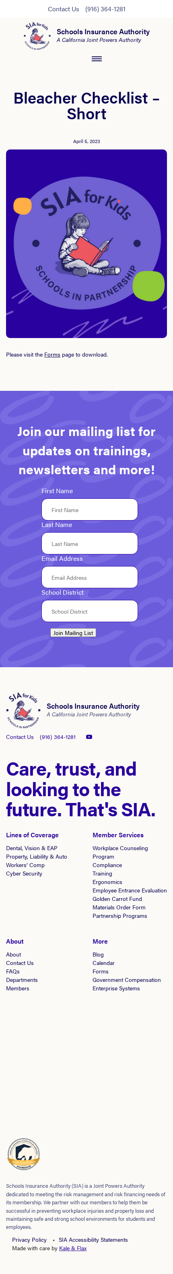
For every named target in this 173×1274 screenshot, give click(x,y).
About (13, 954)
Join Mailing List (73, 633)
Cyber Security (24, 873)
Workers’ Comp (25, 865)
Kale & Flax (72, 1248)
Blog (98, 954)
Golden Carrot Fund (117, 898)
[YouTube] (89, 736)
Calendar (104, 963)
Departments (22, 979)
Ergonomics (107, 882)
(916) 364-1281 (105, 8)
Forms (52, 354)
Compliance (107, 865)
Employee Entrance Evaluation (130, 890)
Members (17, 988)
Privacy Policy (29, 1239)
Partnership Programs (120, 915)
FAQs (13, 971)
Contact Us (63, 8)
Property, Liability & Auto (36, 856)
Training (102, 873)
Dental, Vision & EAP (32, 848)
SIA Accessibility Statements (93, 1239)
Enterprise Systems (116, 988)
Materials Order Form (119, 907)
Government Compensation (127, 979)
